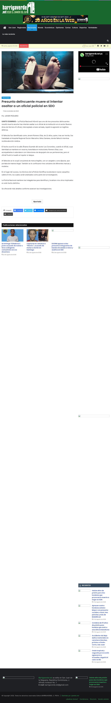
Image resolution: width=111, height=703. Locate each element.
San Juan (12, 28)
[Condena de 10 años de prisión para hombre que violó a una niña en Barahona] (84, 626)
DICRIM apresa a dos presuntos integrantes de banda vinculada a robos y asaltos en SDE (62, 247)
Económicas (49, 28)
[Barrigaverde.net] (18, 7)
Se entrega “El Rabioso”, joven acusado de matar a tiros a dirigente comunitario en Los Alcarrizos (12, 248)
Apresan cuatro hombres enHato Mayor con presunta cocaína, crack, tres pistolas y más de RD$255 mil (100, 611)
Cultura (75, 28)
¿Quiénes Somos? (72, 699)
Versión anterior (103, 699)
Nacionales (32, 28)
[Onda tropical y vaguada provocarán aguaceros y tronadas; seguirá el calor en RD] (84, 653)
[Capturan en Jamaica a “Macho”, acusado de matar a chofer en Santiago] (37, 235)
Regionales (21, 28)
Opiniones (60, 28)
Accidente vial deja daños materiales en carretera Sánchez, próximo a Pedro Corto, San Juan (100, 640)
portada (37, 201)
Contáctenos (84, 699)
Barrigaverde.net (46, 678)
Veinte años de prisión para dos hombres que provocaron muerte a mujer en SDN (100, 595)
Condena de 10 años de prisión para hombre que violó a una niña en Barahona (100, 626)
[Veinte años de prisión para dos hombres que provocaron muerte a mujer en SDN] (84, 593)
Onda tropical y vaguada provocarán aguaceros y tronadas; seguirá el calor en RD (100, 655)
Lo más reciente (8, 34)
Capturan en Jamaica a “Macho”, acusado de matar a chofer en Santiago (36, 247)
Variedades (92, 28)
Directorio (93, 699)
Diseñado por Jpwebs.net (70, 695)
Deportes (83, 28)
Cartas (68, 28)
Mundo (40, 28)
